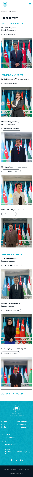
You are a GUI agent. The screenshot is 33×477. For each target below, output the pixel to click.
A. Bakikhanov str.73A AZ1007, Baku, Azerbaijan (17, 453)
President (4, 11)
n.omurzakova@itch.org (11, 310)
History (4, 421)
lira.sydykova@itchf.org (11, 171)
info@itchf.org (10, 444)
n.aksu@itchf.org (9, 214)
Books (3, 427)
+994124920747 (10, 437)
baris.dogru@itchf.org (11, 353)
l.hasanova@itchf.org (10, 83)
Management (13, 11)
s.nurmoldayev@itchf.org (11, 265)
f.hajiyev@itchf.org (9, 34)
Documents (21, 424)
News (3, 424)
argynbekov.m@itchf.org (11, 129)
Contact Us (21, 427)
